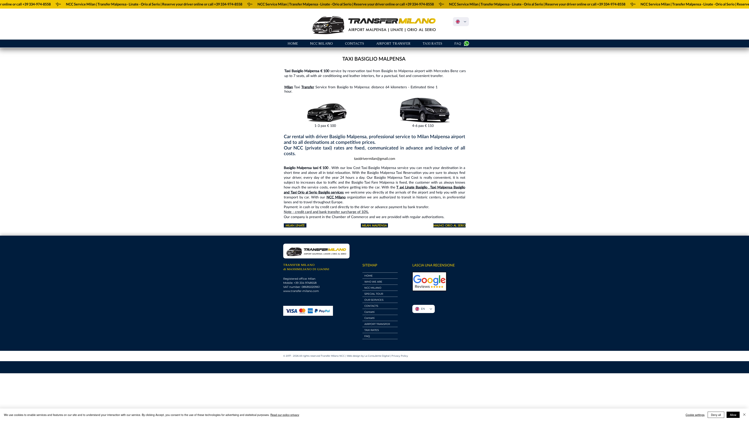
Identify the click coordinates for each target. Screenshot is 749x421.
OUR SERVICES (373, 299)
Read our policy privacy (284, 415)
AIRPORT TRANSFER (377, 323)
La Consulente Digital (377, 355)
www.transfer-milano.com (301, 291)
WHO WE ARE (373, 281)
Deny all (716, 415)
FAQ (367, 336)
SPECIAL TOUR (373, 293)
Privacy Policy (399, 355)
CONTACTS (371, 305)
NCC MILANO (372, 287)
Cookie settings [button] (695, 415)
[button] (393, 44)
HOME (368, 275)
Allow (733, 415)
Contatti (369, 311)
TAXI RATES (371, 330)
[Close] (744, 415)
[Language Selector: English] (461, 21)
